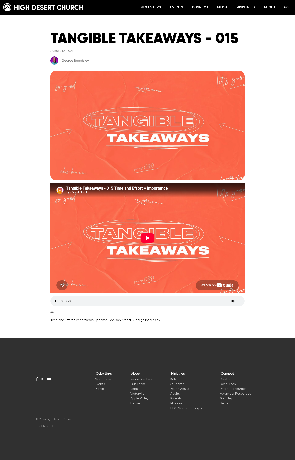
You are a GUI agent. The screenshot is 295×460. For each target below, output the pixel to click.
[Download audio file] (52, 312)
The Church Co (45, 426)
